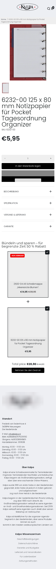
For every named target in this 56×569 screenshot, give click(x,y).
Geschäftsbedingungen (28, 539)
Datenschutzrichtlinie (28, 543)
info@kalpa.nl (15, 434)
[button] (28, 173)
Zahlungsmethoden (28, 561)
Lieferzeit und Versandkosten (28, 552)
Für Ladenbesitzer (28, 556)
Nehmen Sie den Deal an (28, 370)
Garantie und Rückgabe (28, 548)
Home (3, 19)
